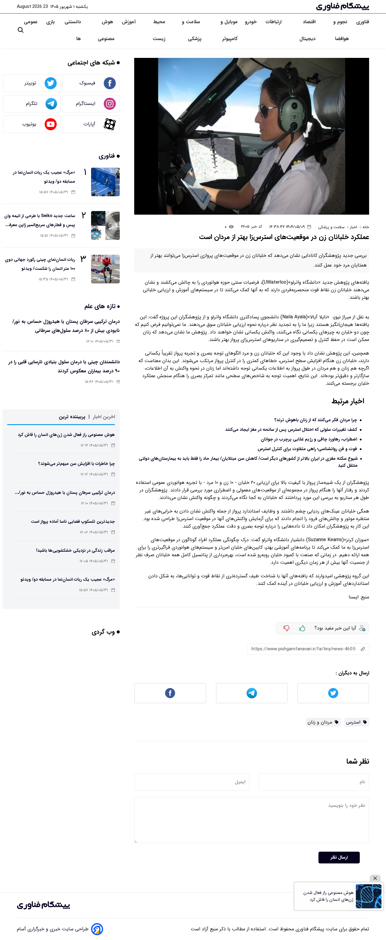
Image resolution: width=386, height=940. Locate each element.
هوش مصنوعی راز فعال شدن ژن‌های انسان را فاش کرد (66, 434)
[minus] (286, 628)
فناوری (362, 22)
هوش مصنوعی (106, 30)
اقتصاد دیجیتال (307, 30)
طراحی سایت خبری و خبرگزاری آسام (53, 929)
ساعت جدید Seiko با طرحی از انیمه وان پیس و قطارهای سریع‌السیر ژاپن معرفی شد (39, 225)
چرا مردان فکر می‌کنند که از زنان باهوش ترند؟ (315, 420)
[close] (375, 878)
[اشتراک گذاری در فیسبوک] (170, 693)
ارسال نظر (339, 857)
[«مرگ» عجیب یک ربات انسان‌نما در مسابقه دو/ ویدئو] (105, 182)
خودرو (251, 22)
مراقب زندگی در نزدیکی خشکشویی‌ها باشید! (75, 550)
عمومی (31, 22)
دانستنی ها (73, 30)
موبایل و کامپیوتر (228, 30)
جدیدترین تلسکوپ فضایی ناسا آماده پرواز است (73, 521)
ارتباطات (274, 22)
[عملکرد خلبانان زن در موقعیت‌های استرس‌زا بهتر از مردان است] (251, 136)
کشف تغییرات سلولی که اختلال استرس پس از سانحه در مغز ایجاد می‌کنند (291, 429)
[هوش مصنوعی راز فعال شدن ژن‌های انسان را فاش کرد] (368, 896)
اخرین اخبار (104, 417)
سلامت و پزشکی (191, 30)
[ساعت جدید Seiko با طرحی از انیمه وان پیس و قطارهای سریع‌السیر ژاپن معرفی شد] (105, 225)
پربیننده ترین (72, 417)
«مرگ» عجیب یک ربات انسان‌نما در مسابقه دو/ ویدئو (68, 579)
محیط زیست (159, 30)
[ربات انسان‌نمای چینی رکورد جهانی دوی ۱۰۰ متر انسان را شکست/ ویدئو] (105, 269)
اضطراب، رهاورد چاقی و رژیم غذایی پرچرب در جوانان (309, 439)
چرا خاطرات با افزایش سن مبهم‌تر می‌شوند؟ (76, 463)
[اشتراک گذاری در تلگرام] (252, 693)
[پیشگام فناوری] (342, 6)
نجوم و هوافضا (341, 30)
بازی (50, 22)
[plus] (302, 628)
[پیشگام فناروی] (43, 905)
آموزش (129, 22)
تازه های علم (100, 306)
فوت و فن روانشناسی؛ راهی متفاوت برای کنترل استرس (307, 449)
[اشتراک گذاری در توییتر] (333, 693)
